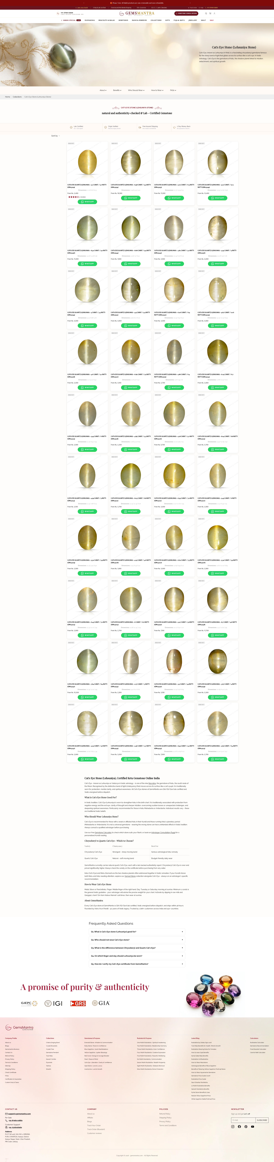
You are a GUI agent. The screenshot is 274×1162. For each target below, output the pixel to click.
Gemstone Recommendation (259, 1046)
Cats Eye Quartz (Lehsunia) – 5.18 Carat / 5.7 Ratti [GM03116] (174, 438)
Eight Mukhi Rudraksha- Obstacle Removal (151, 1066)
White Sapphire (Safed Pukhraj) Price (203, 1099)
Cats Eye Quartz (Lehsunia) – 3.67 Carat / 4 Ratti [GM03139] (217, 685)
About (102, 90)
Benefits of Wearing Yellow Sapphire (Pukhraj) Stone (208, 1069)
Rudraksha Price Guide (198, 1079)
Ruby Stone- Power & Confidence (95, 1046)
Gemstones (123, 20)
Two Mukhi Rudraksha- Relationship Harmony (152, 1046)
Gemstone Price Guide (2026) (200, 1076)
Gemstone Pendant (52, 1052)
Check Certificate (10, 1072)
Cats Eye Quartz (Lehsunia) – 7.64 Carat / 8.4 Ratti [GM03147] (87, 685)
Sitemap (7, 1066)
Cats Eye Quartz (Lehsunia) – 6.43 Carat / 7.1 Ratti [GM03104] (87, 623)
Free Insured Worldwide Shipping (121, 7)
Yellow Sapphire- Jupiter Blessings (95, 1052)
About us (8, 1042)
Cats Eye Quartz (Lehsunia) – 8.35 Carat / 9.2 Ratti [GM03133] (174, 747)
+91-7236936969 (15, 1127)
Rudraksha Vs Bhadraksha (199, 1059)
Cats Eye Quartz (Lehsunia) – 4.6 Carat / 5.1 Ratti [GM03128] (86, 376)
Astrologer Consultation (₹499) (163, 833)
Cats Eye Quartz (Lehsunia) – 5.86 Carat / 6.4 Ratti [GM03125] (172, 376)
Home (7, 97)
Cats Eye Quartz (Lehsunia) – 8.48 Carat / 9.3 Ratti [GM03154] (131, 186)
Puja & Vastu (179, 20)
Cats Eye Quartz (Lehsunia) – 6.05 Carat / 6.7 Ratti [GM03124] (215, 376)
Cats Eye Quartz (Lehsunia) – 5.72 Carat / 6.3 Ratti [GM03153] (174, 186)
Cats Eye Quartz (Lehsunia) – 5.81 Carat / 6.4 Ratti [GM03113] (218, 747)
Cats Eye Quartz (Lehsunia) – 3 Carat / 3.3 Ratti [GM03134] (86, 314)
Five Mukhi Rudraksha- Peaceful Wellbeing (151, 1056)
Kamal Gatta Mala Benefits (199, 1056)
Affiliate (90, 1118)
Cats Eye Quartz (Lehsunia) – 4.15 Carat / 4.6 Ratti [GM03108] (131, 561)
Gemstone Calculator (103, 833)
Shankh (48, 1069)
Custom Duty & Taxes (12, 1082)
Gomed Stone (130, 876)
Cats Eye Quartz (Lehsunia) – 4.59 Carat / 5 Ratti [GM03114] (86, 499)
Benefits (116, 90)
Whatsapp (89, 202)
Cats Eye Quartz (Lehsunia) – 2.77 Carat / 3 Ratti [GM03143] (130, 685)
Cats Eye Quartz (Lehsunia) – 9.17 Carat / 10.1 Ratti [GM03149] (216, 186)
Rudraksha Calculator (257, 1042)
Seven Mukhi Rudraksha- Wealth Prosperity (151, 1062)
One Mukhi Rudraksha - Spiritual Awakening (151, 1042)
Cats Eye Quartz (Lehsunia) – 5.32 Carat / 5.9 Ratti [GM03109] (87, 561)
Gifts (167, 20)
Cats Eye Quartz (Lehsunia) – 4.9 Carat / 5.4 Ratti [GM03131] (130, 314)
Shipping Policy (10, 1069)
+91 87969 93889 (212, 7)
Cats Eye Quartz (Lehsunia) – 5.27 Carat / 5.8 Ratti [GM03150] (174, 623)
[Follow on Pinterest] (246, 1126)
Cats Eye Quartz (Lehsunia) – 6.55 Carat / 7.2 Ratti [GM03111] (174, 499)
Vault (203, 20)
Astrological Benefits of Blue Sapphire (203, 1066)
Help (201, 7)
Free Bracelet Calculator (258, 1049)
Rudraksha (90, 20)
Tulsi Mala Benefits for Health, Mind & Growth (206, 1046)
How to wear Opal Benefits (200, 1052)
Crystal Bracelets (51, 1046)
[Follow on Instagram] (232, 1126)
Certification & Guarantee (13, 1079)
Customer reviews (94, 1133)
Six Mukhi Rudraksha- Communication (149, 1059)
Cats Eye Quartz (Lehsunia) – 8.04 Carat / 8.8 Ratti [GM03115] (218, 438)
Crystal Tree (50, 1049)
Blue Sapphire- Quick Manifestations (96, 1049)
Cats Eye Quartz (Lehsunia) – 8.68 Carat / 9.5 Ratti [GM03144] (131, 252)
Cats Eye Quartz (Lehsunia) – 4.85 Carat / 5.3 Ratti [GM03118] (131, 438)
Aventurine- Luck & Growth (93, 1069)
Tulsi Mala (49, 1056)
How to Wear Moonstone (199, 1062)
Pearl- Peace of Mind (91, 1059)
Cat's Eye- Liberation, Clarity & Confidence (98, 1062)
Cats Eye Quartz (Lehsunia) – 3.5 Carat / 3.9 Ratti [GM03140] (173, 685)
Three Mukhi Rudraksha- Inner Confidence (151, 1049)
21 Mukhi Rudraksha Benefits (200, 1086)
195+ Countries (141, 7)
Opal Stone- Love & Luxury (93, 1066)
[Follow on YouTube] (252, 1126)
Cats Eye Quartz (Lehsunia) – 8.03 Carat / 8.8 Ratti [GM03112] (131, 499)
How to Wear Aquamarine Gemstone (203, 1072)
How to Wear (156, 90)
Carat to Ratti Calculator (257, 1052)
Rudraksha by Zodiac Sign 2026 (201, 1042)
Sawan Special (71, 20)
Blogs (7, 1046)
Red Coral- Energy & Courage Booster (96, 1056)
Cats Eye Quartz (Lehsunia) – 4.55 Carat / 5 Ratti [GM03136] (217, 252)
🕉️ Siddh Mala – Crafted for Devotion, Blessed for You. (137, 3)
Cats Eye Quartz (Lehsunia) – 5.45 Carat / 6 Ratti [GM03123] (86, 438)
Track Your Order (94, 1125)
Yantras (48, 1066)
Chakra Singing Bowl (53, 1042)
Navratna (152, 783)
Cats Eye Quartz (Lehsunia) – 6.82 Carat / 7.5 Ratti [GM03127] (131, 376)
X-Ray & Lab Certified (99, 7)
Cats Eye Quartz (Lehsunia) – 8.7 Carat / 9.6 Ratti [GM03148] (217, 623)
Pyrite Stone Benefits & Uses (200, 1092)
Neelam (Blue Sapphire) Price (201, 1096)
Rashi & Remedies (139, 20)
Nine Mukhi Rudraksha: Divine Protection (150, 1069)
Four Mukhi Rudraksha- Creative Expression (151, 1052)
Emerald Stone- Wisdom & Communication (98, 1042)
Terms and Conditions (167, 1125)
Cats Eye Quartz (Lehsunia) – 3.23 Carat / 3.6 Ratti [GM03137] (87, 747)
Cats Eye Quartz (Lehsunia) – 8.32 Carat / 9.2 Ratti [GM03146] (87, 252)
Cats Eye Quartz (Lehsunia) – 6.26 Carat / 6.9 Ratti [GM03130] (172, 314)
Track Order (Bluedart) (96, 1129)
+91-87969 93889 (15, 1120)
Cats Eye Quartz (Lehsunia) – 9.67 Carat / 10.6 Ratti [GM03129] (216, 314)
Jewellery (193, 20)
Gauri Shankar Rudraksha (199, 1082)
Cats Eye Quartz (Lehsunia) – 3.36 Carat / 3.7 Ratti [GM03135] (131, 747)
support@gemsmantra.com (19, 1114)
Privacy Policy (9, 1059)
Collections (156, 20)
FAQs (172, 90)
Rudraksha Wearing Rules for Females (203, 1049)
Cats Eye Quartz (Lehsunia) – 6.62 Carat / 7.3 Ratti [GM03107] (174, 561)
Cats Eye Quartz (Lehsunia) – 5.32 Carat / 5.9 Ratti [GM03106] (218, 561)
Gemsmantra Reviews (12, 1049)
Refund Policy (9, 1056)
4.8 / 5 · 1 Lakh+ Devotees (159, 7)
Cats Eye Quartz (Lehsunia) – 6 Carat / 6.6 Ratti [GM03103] (130, 623)
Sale (212, 20)
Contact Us (8, 1052)
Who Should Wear (135, 90)
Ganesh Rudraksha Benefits (200, 1089)
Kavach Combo (51, 1059)
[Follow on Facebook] (239, 1126)
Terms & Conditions (11, 1062)
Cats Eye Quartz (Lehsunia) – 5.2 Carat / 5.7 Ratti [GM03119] (86, 186)
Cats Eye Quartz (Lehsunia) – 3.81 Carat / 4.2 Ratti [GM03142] (174, 252)
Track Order (193, 7)
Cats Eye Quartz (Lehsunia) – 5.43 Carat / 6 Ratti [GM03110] (217, 499)
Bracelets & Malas (107, 20)
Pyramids (49, 1062)
